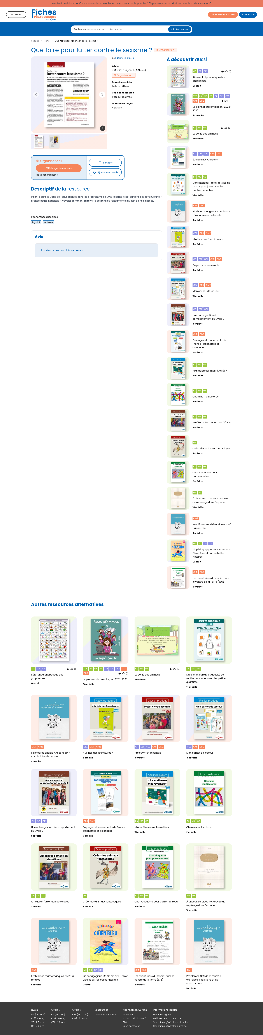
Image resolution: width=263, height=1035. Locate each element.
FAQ (125, 1022)
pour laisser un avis (62, 250)
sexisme (48, 222)
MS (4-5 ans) (38, 1022)
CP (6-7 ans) (58, 1014)
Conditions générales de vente (170, 1026)
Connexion (248, 14)
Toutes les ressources (87, 29)
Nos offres (128, 1014)
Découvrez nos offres (223, 14)
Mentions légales (162, 1014)
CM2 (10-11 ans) (80, 1018)
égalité (36, 222)
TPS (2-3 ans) (38, 1014)
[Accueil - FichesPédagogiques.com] (44, 14)
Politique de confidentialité (167, 1018)
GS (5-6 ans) (38, 1026)
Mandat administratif (134, 1018)
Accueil (35, 40)
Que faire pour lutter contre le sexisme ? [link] (76, 40)
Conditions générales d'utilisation (171, 1022)
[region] (69, 94)
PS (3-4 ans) (37, 1018)
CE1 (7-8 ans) (58, 1018)
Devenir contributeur (106, 1014)
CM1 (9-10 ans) (80, 1014)
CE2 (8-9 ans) (58, 1022)
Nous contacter (131, 1026)
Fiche (47, 40)
